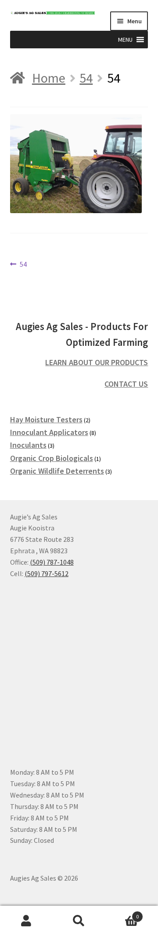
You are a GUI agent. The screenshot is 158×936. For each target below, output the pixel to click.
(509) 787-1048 (52, 562)
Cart (122, 913)
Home (48, 77)
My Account (26, 921)
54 (86, 77)
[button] (125, 39)
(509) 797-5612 (46, 573)
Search (79, 921)
